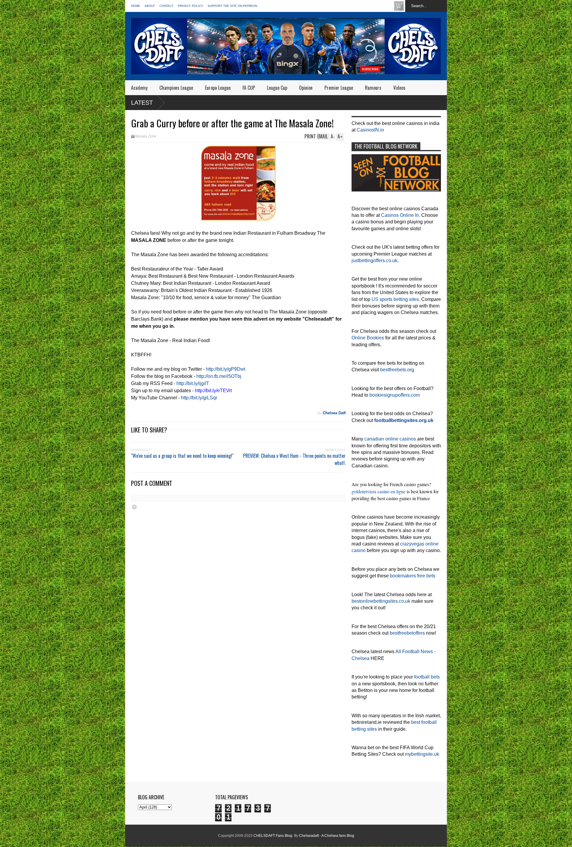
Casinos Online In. (400, 215)
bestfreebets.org (397, 369)
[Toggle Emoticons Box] (134, 507)
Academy (139, 87)
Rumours (373, 87)
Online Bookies (368, 337)
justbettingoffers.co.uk (374, 260)
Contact (166, 5)
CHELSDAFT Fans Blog (273, 836)
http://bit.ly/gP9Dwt (225, 369)
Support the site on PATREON (232, 5)
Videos (399, 87)
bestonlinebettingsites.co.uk (381, 601)
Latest (142, 102)
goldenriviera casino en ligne (378, 491)
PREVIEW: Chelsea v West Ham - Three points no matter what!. (294, 459)
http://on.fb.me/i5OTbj (218, 376)
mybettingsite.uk (422, 754)
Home (135, 5)
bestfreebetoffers (407, 633)
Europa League (218, 87)
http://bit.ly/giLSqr (199, 397)
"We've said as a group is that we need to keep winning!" (182, 455)
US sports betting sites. (396, 299)
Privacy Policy (190, 5)
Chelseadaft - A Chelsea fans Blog (326, 836)
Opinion (306, 87)
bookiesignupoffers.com (394, 395)
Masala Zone (145, 136)
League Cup (277, 87)
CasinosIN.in (370, 129)
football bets (427, 676)
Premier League (338, 87)
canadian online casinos (390, 438)
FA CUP (249, 87)
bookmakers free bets (412, 575)
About (149, 5)
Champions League (176, 87)
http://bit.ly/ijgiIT (192, 383)
